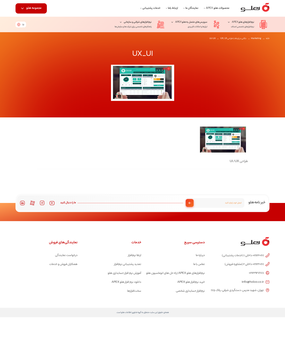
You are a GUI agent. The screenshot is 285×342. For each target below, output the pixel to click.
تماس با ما (199, 264)
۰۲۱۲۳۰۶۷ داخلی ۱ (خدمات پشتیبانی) (243, 255)
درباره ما (200, 255)
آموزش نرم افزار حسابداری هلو (124, 273)
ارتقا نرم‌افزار (134, 255)
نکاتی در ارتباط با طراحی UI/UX (227, 38)
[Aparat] (32, 203)
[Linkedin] (22, 203)
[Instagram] (42, 202)
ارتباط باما (173, 8)
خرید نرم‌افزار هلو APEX (191, 282)
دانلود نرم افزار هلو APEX (126, 282)
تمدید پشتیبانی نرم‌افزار (127, 264)
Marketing (256, 38)
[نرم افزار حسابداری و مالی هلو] (255, 8)
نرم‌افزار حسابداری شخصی (190, 291)
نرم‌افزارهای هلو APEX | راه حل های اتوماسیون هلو (175, 273)
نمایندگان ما (191, 8)
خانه (267, 38)
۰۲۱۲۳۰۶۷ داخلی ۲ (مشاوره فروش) (244, 264)
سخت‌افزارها (134, 291)
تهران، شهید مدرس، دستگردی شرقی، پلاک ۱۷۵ (237, 290)
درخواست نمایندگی (66, 255)
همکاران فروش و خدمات (63, 264)
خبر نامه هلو (256, 203)
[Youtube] (52, 203)
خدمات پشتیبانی (151, 8)
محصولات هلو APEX (217, 8)
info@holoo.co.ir (253, 281)
